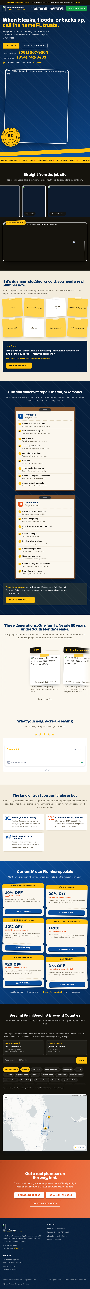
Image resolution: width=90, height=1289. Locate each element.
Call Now (11, 45)
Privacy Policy (8, 1284)
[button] (48, 1117)
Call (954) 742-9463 (60, 1195)
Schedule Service (76, 8)
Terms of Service (22, 1284)
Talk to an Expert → (20, 600)
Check (82, 1060)
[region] (45, 669)
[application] (45, 1123)
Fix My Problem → (19, 365)
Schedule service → (55, 1240)
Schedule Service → (45, 1203)
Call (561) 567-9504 (29, 1195)
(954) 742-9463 (57, 9)
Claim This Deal (23, 911)
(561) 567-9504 (41, 9)
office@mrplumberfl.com (57, 1236)
